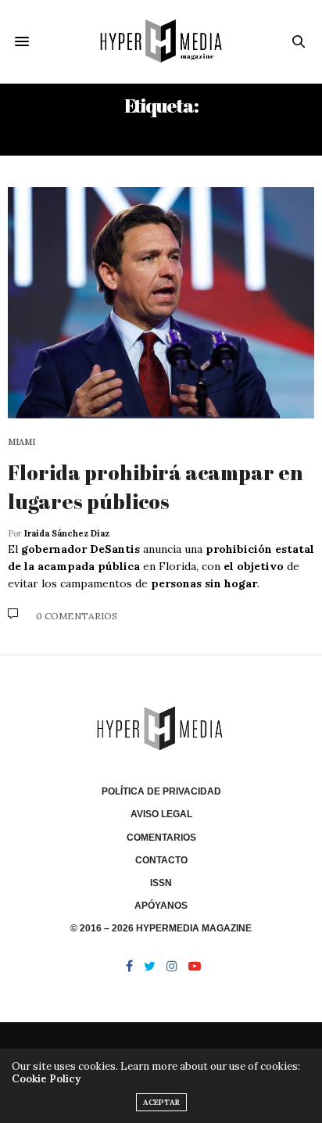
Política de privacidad (161, 791)
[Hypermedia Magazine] (161, 41)
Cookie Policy (46, 1078)
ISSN (161, 882)
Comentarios (161, 837)
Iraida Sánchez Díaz (66, 533)
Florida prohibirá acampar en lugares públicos (155, 486)
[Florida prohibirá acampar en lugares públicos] (161, 303)
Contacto (161, 860)
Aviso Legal (161, 814)
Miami (21, 442)
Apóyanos (161, 905)
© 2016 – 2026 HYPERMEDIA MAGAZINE (161, 928)
